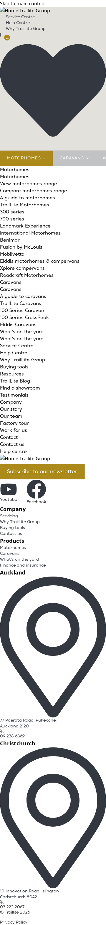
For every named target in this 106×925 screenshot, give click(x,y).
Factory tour (14, 423)
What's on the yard (22, 331)
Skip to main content (23, 3)
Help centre (13, 451)
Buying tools (14, 367)
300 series (12, 212)
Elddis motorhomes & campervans (40, 261)
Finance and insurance (23, 565)
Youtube (8, 500)
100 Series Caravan (22, 310)
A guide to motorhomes (27, 198)
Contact (9, 437)
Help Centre (18, 23)
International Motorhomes (30, 233)
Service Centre (20, 17)
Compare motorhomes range (33, 190)
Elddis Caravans (18, 324)
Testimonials (14, 395)
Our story (11, 409)
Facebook (36, 502)
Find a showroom (20, 388)
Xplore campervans (22, 268)
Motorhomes (24, 158)
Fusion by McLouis (21, 247)
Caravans (72, 158)
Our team (11, 416)
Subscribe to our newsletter (42, 471)
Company (11, 402)
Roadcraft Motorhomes (27, 275)
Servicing (9, 516)
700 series (12, 219)
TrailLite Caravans (20, 303)
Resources (12, 374)
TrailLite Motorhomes (24, 205)
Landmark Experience (25, 226)
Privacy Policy (13, 922)
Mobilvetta (12, 254)
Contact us (12, 444)
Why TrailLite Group (26, 29)
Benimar (10, 240)
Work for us (13, 430)
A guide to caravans (23, 296)
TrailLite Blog (15, 381)
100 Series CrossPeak (24, 317)
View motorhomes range (28, 183)
